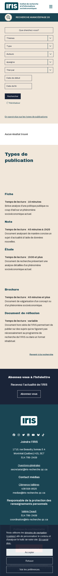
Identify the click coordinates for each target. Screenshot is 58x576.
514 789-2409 (29, 457)
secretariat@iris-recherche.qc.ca (29, 469)
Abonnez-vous (29, 394)
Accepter (29, 552)
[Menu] (51, 6)
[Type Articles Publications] (29, 46)
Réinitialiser (14, 103)
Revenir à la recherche (41, 354)
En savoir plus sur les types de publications (26, 117)
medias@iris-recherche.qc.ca (29, 492)
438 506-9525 (29, 488)
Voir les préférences (29, 569)
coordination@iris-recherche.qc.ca (29, 519)
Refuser (29, 561)
